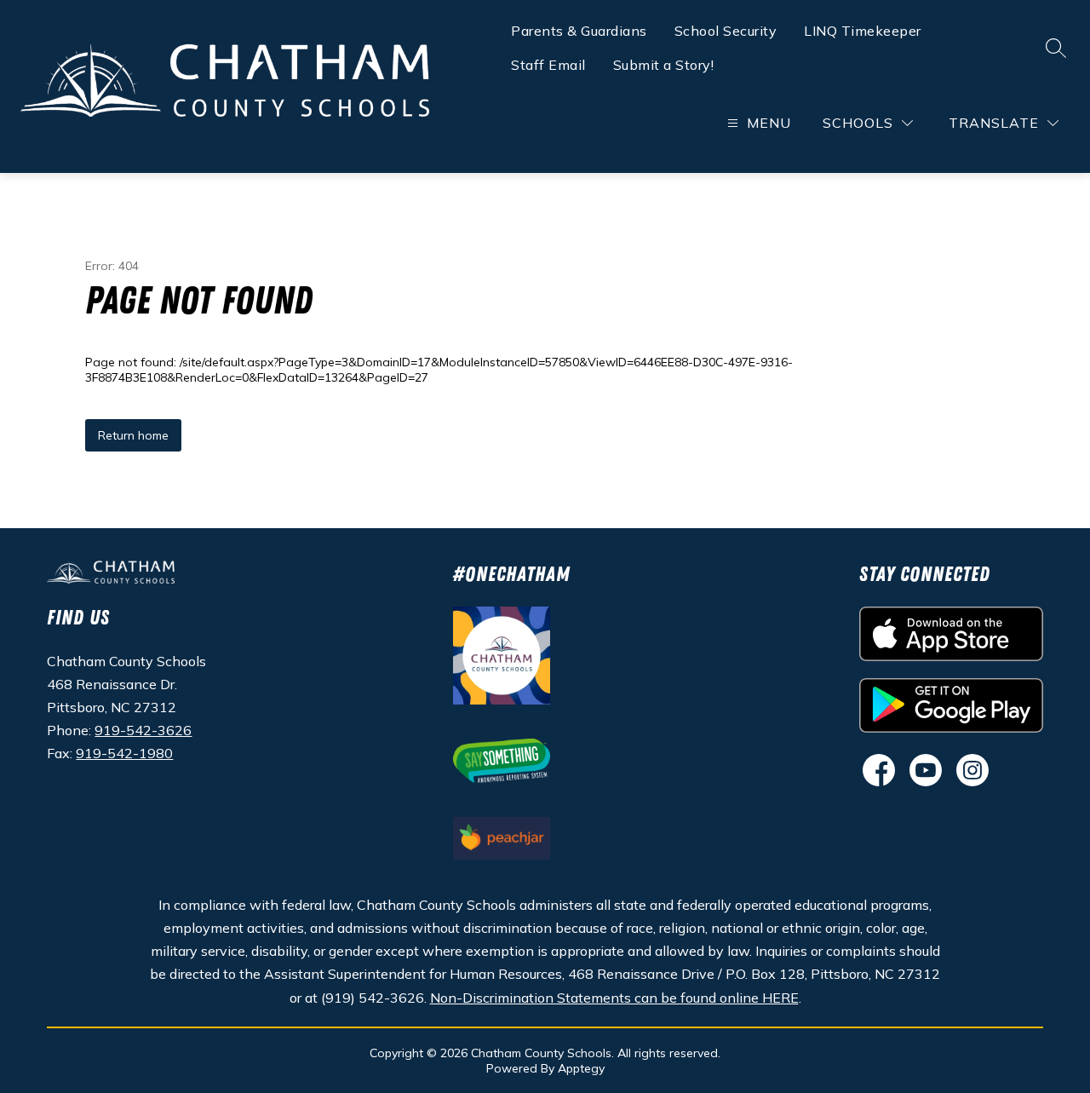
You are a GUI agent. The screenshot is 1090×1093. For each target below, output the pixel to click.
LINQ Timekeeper (862, 30)
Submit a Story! (663, 64)
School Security (725, 30)
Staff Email (548, 64)
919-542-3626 (143, 730)
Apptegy (581, 1068)
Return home (133, 435)
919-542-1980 (124, 753)
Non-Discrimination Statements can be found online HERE (614, 997)
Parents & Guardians (579, 30)
